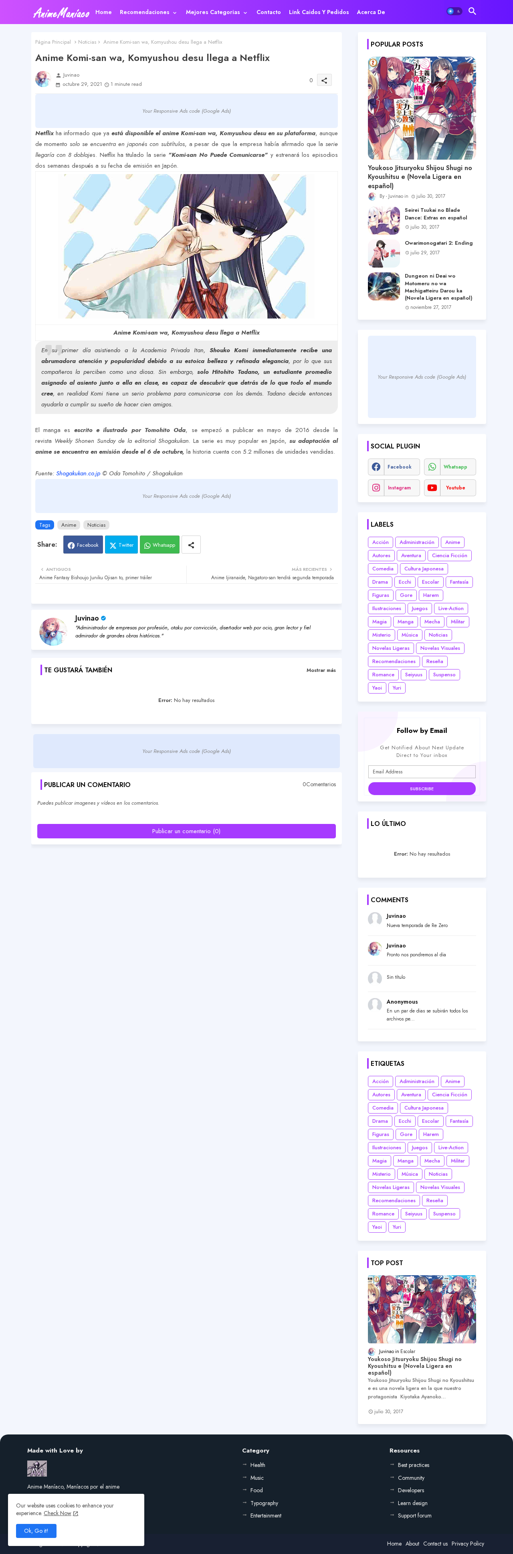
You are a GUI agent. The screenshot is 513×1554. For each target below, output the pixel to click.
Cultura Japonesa (424, 568)
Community (411, 1478)
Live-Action (451, 608)
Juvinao (87, 618)
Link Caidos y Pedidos (319, 12)
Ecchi (405, 582)
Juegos (420, 608)
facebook (400, 467)
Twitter (126, 545)
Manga (406, 621)
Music (257, 1478)
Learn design (413, 1503)
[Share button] (191, 545)
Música (410, 635)
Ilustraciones (386, 608)
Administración (417, 542)
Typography (264, 1503)
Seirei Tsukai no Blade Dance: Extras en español (436, 214)
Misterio (381, 635)
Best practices (413, 1465)
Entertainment (265, 1515)
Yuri (397, 688)
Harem (431, 595)
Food (256, 1490)
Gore (406, 595)
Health (257, 1465)
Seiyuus (413, 674)
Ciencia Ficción (449, 555)
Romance (383, 674)
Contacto (268, 12)
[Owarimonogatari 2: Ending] (384, 253)
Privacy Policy (468, 1544)
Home (103, 12)
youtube (455, 487)
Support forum (415, 1515)
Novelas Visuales (440, 648)
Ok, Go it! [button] (36, 1531)
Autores (381, 555)
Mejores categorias (213, 12)
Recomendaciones (145, 12)
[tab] (103, 12)
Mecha (432, 621)
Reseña (434, 661)
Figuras (380, 595)
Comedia (383, 568)
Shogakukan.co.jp (78, 473)
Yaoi (377, 688)
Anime (68, 525)
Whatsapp (164, 545)
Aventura (411, 555)
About (412, 1544)
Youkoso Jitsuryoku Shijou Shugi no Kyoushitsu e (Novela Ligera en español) (420, 177)
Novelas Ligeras (391, 648)
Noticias (87, 42)
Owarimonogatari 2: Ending (439, 243)
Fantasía (459, 582)
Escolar (430, 582)
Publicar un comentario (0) (186, 831)
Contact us (435, 1544)
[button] (454, 11)
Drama (380, 582)
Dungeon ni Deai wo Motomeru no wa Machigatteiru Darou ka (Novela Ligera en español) (439, 287)
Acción (380, 542)
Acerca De (371, 12)
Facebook (88, 545)
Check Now (57, 1513)
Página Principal (53, 42)
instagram (399, 487)
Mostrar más (321, 670)
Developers (411, 1490)
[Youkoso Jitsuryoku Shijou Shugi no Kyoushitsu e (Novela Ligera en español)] (422, 108)
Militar (458, 621)
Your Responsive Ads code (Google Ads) (186, 111)
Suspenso (444, 674)
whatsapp (455, 467)
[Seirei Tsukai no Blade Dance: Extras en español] (384, 221)
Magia (379, 621)
